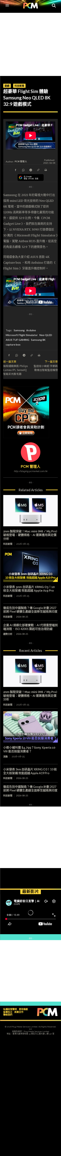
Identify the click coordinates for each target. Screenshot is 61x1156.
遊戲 (7, 85)
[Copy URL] (38, 169)
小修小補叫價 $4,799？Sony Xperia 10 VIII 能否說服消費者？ (29, 749)
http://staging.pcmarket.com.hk (30, 471)
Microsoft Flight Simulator (22, 334)
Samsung (19, 330)
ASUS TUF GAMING (17, 339)
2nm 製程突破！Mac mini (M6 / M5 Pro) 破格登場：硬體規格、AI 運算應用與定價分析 (30, 535)
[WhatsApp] (23, 169)
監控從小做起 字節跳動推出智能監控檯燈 (46, 368)
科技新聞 (19, 85)
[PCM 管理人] (30, 452)
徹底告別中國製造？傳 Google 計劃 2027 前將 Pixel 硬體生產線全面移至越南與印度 (30, 609)
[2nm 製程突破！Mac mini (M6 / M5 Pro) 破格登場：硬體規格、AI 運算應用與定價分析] (30, 510)
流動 (5, 756)
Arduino (31, 330)
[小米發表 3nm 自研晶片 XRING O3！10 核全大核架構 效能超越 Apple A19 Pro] (30, 566)
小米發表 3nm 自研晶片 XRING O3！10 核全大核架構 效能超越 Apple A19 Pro (29, 588)
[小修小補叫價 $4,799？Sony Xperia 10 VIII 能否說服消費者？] (30, 727)
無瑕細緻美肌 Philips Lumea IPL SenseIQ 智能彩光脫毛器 (15, 370)
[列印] (45, 169)
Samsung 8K (38, 339)
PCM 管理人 (21, 161)
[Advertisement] (30, 43)
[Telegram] (30, 169)
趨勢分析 (7, 633)
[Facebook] (15, 169)
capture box (13, 344)
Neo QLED (45, 334)
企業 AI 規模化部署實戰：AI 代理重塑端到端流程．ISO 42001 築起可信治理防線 (30, 627)
